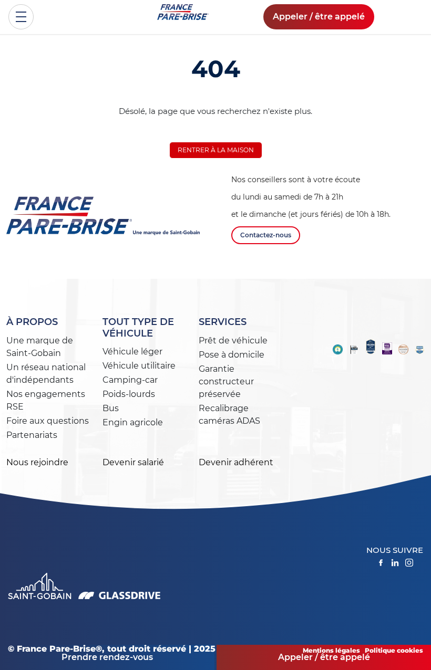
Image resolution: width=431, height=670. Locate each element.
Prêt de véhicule (233, 341)
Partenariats (31, 435)
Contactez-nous (265, 235)
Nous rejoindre (37, 462)
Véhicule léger (132, 352)
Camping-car (130, 380)
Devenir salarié (133, 462)
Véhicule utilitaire (139, 366)
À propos (32, 322)
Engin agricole (132, 422)
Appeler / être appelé (319, 17)
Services (223, 322)
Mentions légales (331, 650)
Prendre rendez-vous (107, 657)
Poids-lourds (128, 394)
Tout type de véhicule (138, 327)
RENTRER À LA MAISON (216, 150)
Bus (110, 408)
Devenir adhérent (236, 462)
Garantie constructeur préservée (226, 381)
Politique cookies (394, 650)
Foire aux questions (47, 421)
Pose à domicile (231, 355)
